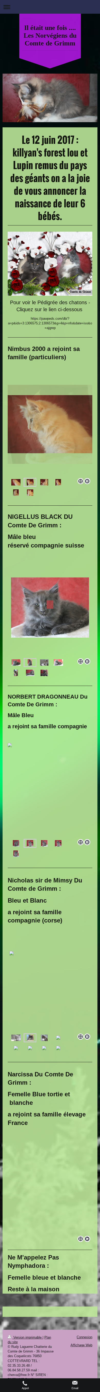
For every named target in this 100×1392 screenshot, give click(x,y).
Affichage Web (81, 1345)
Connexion (84, 1337)
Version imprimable (27, 1337)
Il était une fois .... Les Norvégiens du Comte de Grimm (50, 35)
